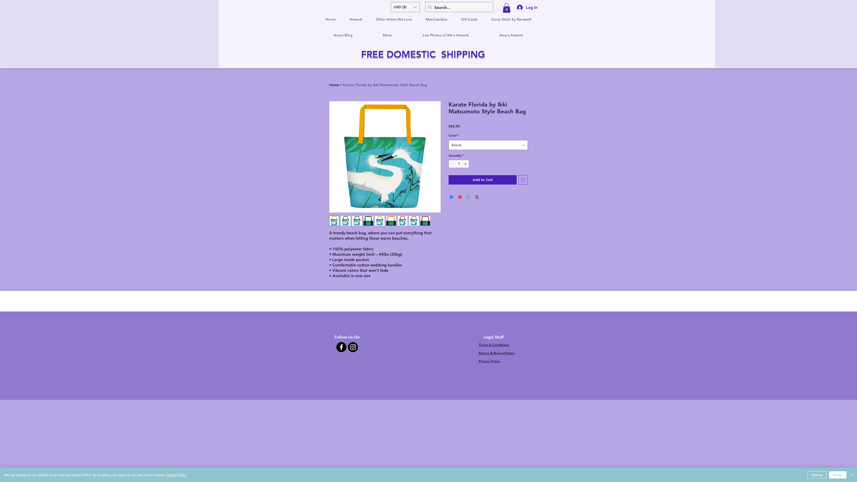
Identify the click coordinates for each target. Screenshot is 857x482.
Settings (817, 475)
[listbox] (405, 7)
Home (334, 85)
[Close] (851, 474)
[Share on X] (477, 197)
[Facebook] (341, 347)
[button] (405, 7)
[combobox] (488, 145)
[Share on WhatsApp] (468, 197)
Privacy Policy (489, 361)
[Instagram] (353, 347)
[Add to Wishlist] (523, 180)
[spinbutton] (459, 164)
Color (454, 135)
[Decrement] (452, 164)
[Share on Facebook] (451, 197)
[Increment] (465, 164)
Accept (837, 475)
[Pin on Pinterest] (460, 197)
